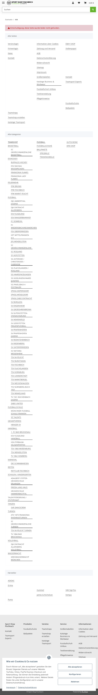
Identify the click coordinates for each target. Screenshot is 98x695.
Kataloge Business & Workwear (45, 83)
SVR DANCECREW (18, 507)
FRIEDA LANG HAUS (19, 487)
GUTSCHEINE (72, 142)
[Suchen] (93, 9)
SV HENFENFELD (18, 319)
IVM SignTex (71, 590)
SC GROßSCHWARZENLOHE (21, 246)
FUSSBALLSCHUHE (44, 146)
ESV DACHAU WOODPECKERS (17, 167)
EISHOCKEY (12, 158)
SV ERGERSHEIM (18, 306)
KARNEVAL (12, 459)
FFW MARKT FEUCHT (19, 193)
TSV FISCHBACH (17, 364)
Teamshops (13, 112)
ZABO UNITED (17, 403)
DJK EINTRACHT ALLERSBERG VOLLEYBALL (17, 547)
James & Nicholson (45, 595)
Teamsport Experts (74, 81)
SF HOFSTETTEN (17, 255)
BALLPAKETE (42, 149)
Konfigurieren (75, 674)
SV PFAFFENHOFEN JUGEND (19, 334)
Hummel (40, 590)
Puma (10, 599)
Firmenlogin (13, 48)
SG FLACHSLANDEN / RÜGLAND (19, 269)
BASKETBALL (13, 146)
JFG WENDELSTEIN (18, 241)
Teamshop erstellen (16, 117)
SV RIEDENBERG (17, 343)
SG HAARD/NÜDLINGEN (21, 274)
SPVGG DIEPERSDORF (20, 291)
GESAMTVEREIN (14, 421)
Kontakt (11, 58)
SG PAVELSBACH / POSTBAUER (18, 285)
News (10, 53)
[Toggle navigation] (3, 1)
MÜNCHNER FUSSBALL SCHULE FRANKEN (20, 412)
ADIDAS (11, 580)
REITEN (11, 467)
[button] (73, 2)
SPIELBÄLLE (44, 153)
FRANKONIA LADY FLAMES (18, 177)
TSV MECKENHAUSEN (20, 383)
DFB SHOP (71, 146)
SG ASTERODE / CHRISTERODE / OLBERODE (17, 262)
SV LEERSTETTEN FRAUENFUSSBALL (18, 324)
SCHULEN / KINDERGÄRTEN (19, 474)
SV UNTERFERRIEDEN (20, 347)
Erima (10, 585)
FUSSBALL (12, 197)
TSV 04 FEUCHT (17, 357)
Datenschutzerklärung (46, 58)
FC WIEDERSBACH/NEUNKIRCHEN (24, 226)
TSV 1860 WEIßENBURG (21, 448)
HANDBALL (12, 428)
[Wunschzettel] (79, 2)
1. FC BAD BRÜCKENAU (20, 432)
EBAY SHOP (70, 44)
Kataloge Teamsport (16, 122)
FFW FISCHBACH (17, 190)
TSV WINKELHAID (18, 393)
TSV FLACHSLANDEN (19, 368)
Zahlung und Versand (46, 48)
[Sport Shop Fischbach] (20, 3)
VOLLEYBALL (13, 540)
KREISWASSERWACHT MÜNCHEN (20, 558)
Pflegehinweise (43, 98)
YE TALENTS (16, 417)
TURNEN (11, 511)
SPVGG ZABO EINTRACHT (21, 298)
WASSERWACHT (14, 553)
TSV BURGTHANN (18, 361)
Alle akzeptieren (75, 667)
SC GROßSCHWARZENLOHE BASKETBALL (21, 152)
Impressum (41, 72)
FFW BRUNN (16, 186)
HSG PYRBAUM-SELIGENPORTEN (18, 443)
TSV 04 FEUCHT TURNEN (21, 530)
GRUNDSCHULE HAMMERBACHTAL (19, 492)
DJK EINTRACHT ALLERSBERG (17, 208)
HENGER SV (16, 424)
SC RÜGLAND (16, 251)
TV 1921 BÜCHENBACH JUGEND (20, 398)
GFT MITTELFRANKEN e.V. (20, 236)
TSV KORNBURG (17, 372)
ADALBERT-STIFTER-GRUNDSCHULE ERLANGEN (19, 481)
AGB (38, 53)
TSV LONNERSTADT (19, 376)
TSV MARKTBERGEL (19, 379)
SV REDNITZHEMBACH (20, 340)
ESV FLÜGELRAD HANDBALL (17, 437)
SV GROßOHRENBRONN (21, 309)
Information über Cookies (47, 44)
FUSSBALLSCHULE (15, 407)
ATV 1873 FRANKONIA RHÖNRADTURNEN (20, 516)
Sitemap (40, 67)
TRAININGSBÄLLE (47, 157)
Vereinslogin (13, 44)
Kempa (69, 595)
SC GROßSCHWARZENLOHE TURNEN (21, 524)
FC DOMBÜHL (16, 221)
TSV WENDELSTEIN (19, 452)
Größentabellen (43, 77)
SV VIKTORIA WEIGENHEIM (16, 352)
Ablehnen (75, 682)
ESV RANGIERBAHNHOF (21, 217)
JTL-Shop (85, 692)
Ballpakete (70, 108)
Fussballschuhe (72, 103)
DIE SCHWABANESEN (20, 463)
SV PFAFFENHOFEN (19, 329)
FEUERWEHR (13, 182)
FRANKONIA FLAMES (19, 172)
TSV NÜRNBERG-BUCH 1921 (20, 388)
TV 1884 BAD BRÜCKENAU (16, 535)
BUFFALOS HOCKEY (19, 162)
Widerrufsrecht (43, 62)
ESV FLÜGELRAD (17, 214)
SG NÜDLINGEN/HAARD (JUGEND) (21, 279)
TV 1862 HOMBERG (19, 456)
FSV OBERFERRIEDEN (20, 231)
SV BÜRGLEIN (16, 302)
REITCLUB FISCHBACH (20, 471)
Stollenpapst (71, 48)
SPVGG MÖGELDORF (19, 294)
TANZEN (11, 504)
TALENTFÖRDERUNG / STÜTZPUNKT (17, 498)
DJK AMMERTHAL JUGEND (18, 202)
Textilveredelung (44, 94)
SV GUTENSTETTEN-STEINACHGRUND (19, 314)
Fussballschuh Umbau (46, 89)
